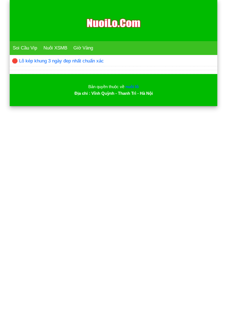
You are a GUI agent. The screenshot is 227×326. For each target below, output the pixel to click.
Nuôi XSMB (55, 48)
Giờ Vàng (83, 48)
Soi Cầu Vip (25, 48)
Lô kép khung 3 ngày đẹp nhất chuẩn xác (61, 61)
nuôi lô (132, 86)
